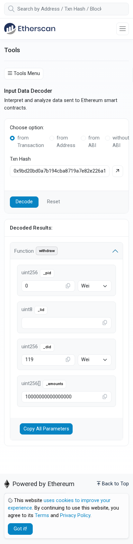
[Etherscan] (29, 29)
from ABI (94, 141)
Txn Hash (20, 159)
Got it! (20, 529)
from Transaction (30, 141)
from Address (66, 141)
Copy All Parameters (46, 429)
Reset (53, 202)
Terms (42, 515)
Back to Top (115, 484)
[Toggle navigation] (122, 29)
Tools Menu (27, 73)
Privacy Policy (75, 515)
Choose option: (27, 128)
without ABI (121, 141)
